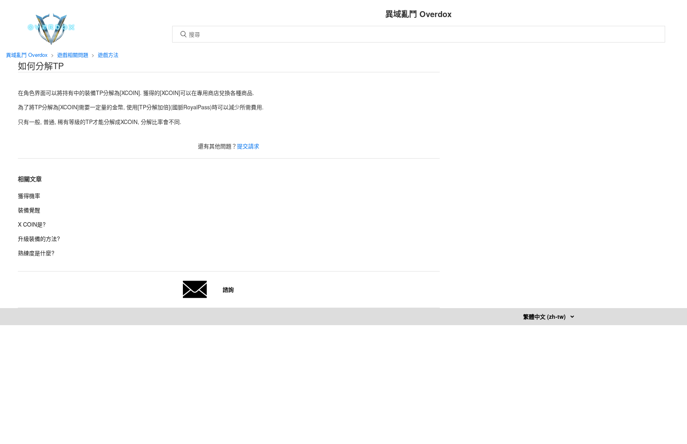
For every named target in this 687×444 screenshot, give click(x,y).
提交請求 (248, 146)
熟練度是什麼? (36, 253)
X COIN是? (32, 224)
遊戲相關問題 (72, 54)
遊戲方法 (108, 54)
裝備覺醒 (29, 210)
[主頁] (51, 43)
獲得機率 (29, 196)
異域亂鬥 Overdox (27, 54)
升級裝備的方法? (39, 238)
